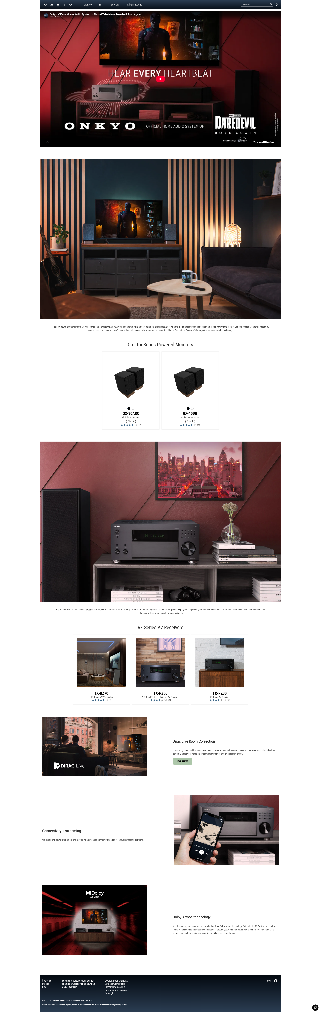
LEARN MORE (182, 761)
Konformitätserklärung (116, 990)
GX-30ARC (131, 413)
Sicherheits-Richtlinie (115, 986)
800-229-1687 (58, 1000)
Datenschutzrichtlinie (115, 983)
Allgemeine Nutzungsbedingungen (77, 980)
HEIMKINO (87, 4)
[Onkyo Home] (58, 5)
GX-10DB (190, 413)
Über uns (46, 980)
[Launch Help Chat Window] (315, 1007)
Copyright (109, 993)
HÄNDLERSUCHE (134, 4)
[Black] (128, 408)
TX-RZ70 (101, 693)
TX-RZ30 (220, 693)
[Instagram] (269, 987)
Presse (45, 983)
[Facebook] (275, 987)
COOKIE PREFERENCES (116, 980)
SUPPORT (115, 4)
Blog (44, 986)
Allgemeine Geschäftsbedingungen (78, 983)
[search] (271, 4)
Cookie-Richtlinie (69, 986)
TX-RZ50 (160, 693)
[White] (133, 408)
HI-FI (101, 4)
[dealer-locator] (276, 4)
